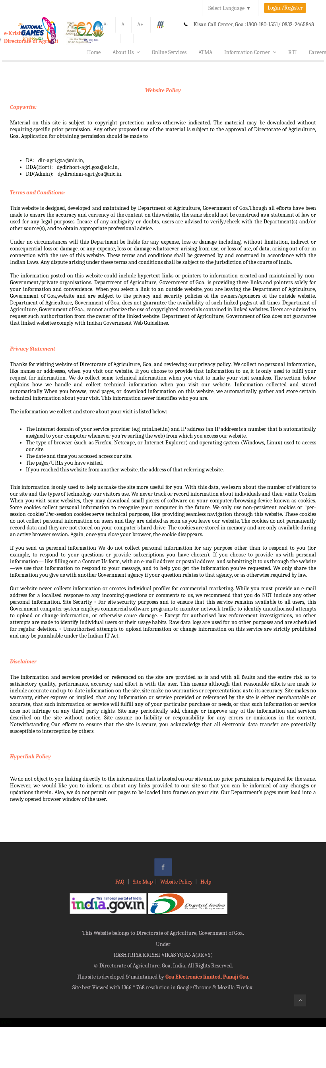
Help (205, 881)
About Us (123, 52)
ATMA (205, 52)
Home (94, 52)
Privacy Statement (32, 348)
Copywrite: (23, 107)
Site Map (143, 881)
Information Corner (247, 52)
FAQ (120, 881)
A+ (140, 24)
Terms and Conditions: (37, 192)
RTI (292, 52)
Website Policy (163, 90)
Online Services (169, 52)
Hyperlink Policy (30, 756)
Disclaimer (23, 661)
